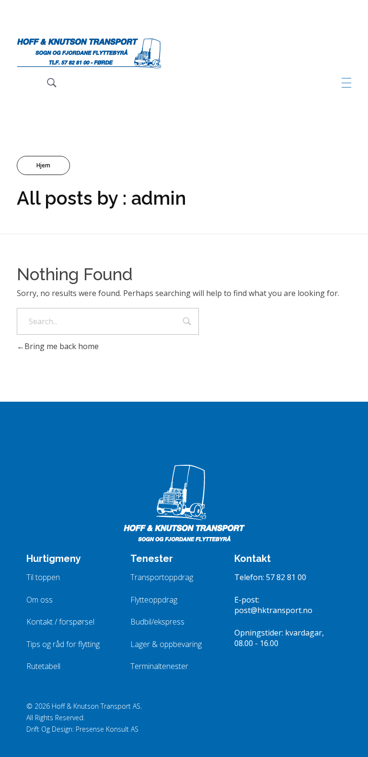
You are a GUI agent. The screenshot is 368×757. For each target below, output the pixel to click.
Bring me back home (61, 346)
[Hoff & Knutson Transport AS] (89, 53)
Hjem (43, 165)
